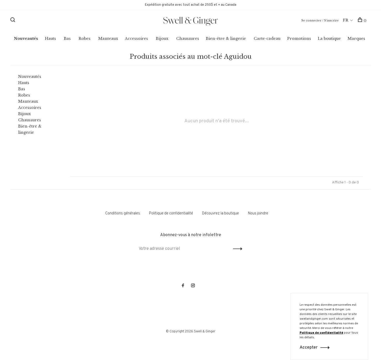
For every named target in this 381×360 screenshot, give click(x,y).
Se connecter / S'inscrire (320, 20)
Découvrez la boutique (220, 213)
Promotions (299, 38)
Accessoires (136, 38)
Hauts (50, 38)
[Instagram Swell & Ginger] (193, 286)
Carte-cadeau (267, 38)
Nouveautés (26, 38)
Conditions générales (122, 213)
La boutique (329, 38)
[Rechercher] (13, 20)
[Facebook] (183, 286)
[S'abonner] (236, 248)
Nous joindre (258, 213)
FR (345, 20)
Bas (67, 38)
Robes (84, 38)
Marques (356, 38)
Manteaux (108, 38)
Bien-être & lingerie (226, 38)
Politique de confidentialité (171, 213)
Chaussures (187, 38)
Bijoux (162, 38)
